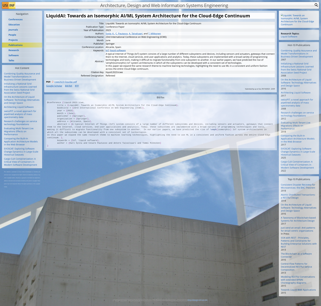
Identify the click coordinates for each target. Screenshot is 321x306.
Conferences (16, 19)
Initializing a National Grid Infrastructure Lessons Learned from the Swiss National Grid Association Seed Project (20, 88)
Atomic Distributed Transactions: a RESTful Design (298, 196)
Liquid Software (289, 36)
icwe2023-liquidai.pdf (65, 81)
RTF (77, 85)
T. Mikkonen (154, 33)
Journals (13, 30)
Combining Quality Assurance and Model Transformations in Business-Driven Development (22, 76)
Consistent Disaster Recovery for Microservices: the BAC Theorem (298, 186)
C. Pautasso (121, 33)
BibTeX (68, 85)
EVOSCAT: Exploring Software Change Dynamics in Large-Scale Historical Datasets (21, 151)
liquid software (118, 50)
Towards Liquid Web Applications (298, 289)
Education (14, 24)
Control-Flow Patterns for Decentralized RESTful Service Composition (296, 266)
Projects (13, 40)
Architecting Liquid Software (19, 106)
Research (14, 50)
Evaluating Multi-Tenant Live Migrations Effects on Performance (18, 131)
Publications (16, 45)
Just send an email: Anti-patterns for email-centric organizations (298, 229)
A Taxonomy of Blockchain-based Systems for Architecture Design (298, 219)
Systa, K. (110, 33)
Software (14, 55)
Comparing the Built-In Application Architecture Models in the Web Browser (21, 141)
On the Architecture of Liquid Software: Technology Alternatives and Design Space (21, 99)
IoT (107, 50)
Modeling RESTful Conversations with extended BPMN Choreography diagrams (298, 279)
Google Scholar (54, 85)
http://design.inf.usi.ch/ (197, 300)
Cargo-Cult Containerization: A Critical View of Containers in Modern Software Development (20, 161)
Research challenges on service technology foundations (20, 123)
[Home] (8, 5)
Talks (11, 60)
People (12, 35)
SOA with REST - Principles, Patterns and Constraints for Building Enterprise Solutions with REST (299, 242)
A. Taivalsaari (136, 33)
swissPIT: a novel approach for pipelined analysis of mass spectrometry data (20, 114)
